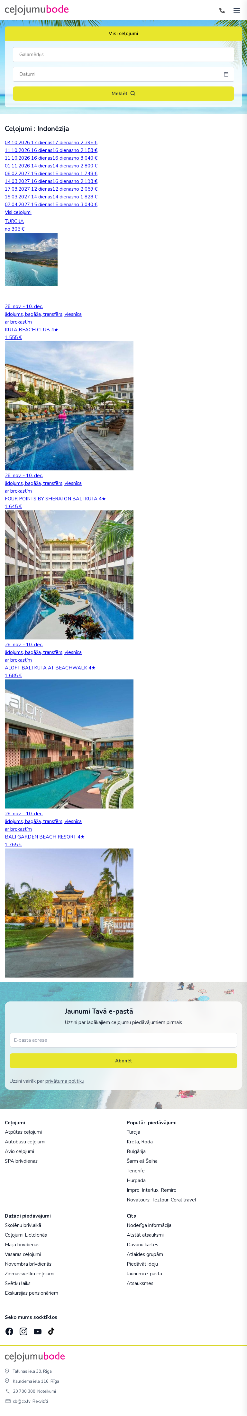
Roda (147, 1142)
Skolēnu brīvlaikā (23, 1225)
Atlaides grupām (145, 1254)
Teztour (160, 1200)
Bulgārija (136, 1151)
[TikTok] (51, 1329)
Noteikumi (46, 1391)
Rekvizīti (40, 1401)
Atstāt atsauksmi (145, 1235)
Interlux (150, 1190)
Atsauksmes (140, 1283)
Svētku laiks (18, 1283)
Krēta (133, 1142)
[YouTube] (37, 1329)
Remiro (169, 1190)
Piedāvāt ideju (142, 1264)
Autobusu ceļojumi (25, 1142)
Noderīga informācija (149, 1225)
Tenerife (136, 1171)
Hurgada (136, 1180)
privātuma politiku (64, 1081)
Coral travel (183, 1200)
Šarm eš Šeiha (142, 1161)
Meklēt (119, 93)
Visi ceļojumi (123, 33)
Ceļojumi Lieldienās (26, 1235)
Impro (133, 1190)
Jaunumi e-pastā (144, 1273)
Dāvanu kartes (142, 1244)
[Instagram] (23, 1329)
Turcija (133, 1132)
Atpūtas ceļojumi (23, 1132)
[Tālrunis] (222, 10)
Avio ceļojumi (19, 1151)
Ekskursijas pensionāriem (31, 1293)
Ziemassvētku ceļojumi (29, 1273)
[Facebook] (9, 1329)
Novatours (138, 1200)
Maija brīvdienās (22, 1244)
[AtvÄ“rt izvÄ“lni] (235, 10)
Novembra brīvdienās (28, 1264)
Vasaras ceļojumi (23, 1254)
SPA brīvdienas (21, 1161)
